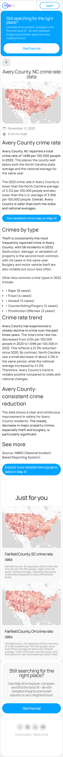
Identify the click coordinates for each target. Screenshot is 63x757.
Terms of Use (40, 734)
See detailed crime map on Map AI (32, 218)
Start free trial (31, 48)
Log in (49, 6)
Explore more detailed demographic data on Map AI (31, 469)
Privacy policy (23, 734)
